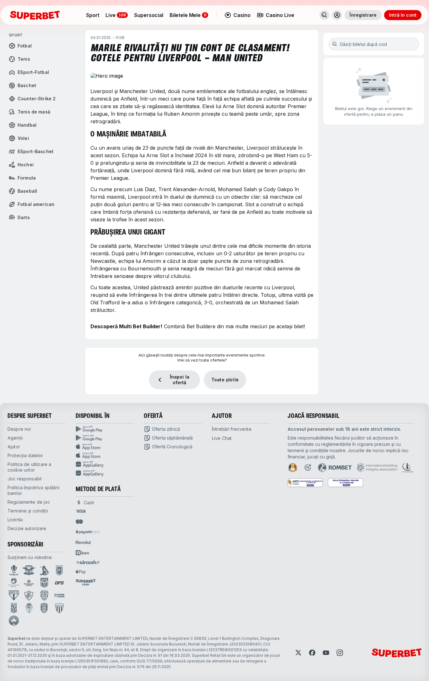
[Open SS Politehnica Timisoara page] (29, 608)
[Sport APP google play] (105, 429)
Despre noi (19, 429)
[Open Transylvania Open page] (13, 583)
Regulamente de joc (29, 502)
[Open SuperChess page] (59, 595)
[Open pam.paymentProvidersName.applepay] (81, 571)
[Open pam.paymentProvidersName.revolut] (83, 542)
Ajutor (14, 446)
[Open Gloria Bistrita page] (44, 595)
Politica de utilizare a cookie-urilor (29, 467)
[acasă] (35, 15)
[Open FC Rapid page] (28, 570)
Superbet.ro (19, 638)
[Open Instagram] (340, 653)
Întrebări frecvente (232, 429)
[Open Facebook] (312, 653)
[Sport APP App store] (105, 447)
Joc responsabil (24, 478)
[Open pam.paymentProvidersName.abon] (83, 553)
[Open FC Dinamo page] (44, 570)
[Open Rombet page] (335, 467)
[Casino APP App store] (105, 455)
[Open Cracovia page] (59, 570)
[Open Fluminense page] (28, 595)
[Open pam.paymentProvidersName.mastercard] (79, 521)
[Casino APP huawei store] (105, 473)
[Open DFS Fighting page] (59, 583)
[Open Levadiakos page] (59, 608)
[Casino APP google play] (105, 438)
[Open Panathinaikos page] (14, 621)
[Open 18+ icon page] (308, 467)
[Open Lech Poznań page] (14, 608)
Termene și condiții (28, 510)
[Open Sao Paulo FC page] (14, 595)
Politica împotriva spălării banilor (33, 490)
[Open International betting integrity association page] (377, 467)
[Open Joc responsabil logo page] (407, 467)
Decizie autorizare (27, 528)
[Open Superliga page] (14, 570)
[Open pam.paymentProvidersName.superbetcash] (85, 582)
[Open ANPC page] (305, 483)
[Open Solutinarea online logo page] (345, 483)
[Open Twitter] (298, 653)
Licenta (15, 519)
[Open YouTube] (326, 653)
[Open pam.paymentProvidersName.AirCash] (88, 562)
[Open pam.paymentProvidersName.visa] (81, 511)
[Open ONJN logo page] (293, 467)
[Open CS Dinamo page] (44, 583)
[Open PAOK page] (44, 608)
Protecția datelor (25, 455)
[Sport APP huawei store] (105, 464)
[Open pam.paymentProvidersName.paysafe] (87, 532)
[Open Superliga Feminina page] (29, 583)
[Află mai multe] (337, 15)
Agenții (15, 437)
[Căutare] (324, 15)
